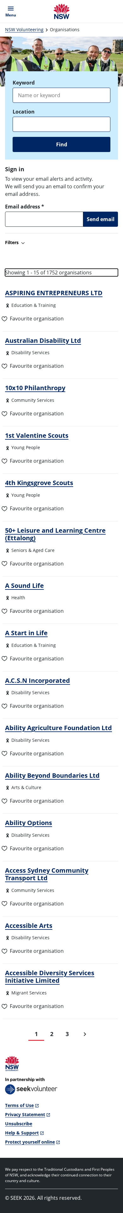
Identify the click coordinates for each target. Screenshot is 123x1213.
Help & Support (22, 1133)
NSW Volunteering (24, 29)
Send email (100, 219)
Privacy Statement (25, 1114)
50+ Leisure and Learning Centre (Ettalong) (55, 534)
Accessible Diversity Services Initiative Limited (49, 976)
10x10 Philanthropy (35, 387)
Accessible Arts (28, 925)
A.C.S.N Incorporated (37, 680)
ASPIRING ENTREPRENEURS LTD (53, 292)
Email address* (24, 206)
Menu (11, 11)
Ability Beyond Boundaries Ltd (52, 775)
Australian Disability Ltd (43, 340)
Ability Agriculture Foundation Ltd (58, 727)
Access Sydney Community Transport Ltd (46, 874)
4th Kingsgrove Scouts (39, 482)
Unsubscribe (18, 1124)
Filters (12, 242)
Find (61, 144)
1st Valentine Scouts (36, 435)
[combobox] (61, 124)
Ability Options (28, 822)
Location (24, 111)
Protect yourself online (30, 1142)
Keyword (24, 82)
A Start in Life (26, 632)
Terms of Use (19, 1105)
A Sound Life (24, 585)
